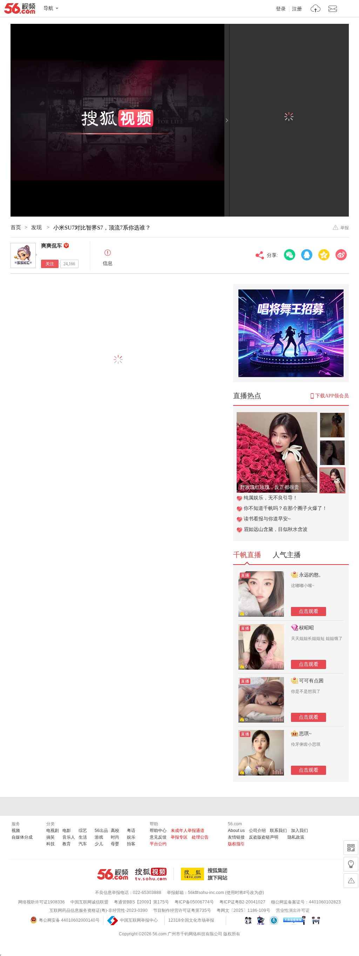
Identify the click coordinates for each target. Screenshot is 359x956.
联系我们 (278, 830)
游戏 (99, 837)
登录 (281, 9)
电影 (66, 830)
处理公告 (200, 837)
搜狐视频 (154, 874)
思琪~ (305, 733)
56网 (112, 874)
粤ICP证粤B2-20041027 (242, 902)
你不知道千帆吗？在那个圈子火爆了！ (285, 508)
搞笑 (50, 837)
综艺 (83, 830)
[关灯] (351, 864)
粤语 (131, 830)
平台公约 (158, 843)
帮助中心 (158, 830)
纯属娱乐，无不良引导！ (271, 497)
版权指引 (236, 843)
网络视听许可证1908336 (41, 902)
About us (236, 830)
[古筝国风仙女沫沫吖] (277, 415)
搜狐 (205, 874)
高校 (115, 830)
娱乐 (131, 837)
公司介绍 (257, 830)
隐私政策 (295, 837)
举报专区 (179, 837)
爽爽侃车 (51, 245)
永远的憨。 (311, 575)
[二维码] (351, 847)
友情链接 (236, 837)
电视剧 (52, 830)
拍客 (131, 843)
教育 (66, 843)
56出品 (101, 830)
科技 (50, 843)
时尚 (115, 837)
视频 (16, 830)
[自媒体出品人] (66, 245)
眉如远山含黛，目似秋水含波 (275, 529)
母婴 (115, 843)
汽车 (83, 843)
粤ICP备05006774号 (194, 902)
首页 (16, 227)
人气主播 (287, 555)
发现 (37, 227)
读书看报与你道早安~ (267, 518)
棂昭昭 (306, 627)
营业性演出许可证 (293, 910)
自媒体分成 (22, 837)
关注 (50, 263)
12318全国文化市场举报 (191, 920)
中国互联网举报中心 (139, 920)
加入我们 (299, 830)
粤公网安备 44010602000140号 (69, 920)
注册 (297, 9)
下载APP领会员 (332, 395)
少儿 (99, 843)
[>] (316, 9)
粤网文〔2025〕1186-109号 (243, 910)
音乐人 (68, 837)
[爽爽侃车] (23, 255)
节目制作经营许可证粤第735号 (182, 910)
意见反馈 (158, 837)
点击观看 (308, 611)
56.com (19, 9)
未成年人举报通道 (187, 830)
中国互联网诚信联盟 (89, 902)
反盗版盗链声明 (263, 837)
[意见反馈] (351, 880)
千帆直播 (247, 555)
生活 (83, 837)
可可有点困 (311, 680)
